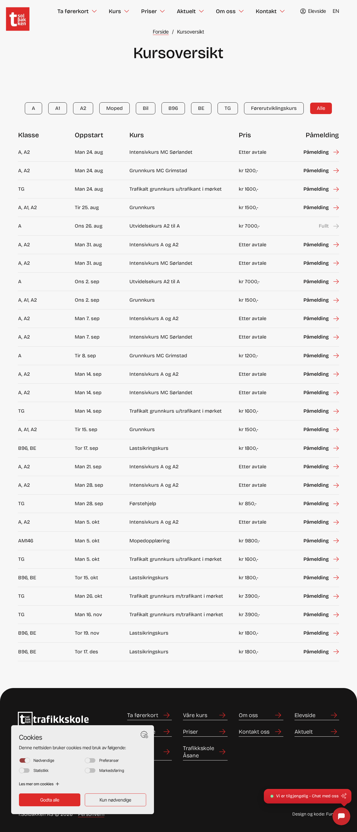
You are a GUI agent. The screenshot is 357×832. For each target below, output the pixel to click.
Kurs (115, 11)
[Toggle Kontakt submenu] (282, 11)
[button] (307, 796)
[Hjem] (24, 11)
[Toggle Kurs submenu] (126, 11)
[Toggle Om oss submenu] (241, 11)
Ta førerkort (73, 11)
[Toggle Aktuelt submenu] (201, 11)
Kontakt (266, 11)
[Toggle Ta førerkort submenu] (94, 11)
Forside (161, 32)
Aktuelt (186, 11)
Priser (149, 11)
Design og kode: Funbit (315, 814)
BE (201, 108)
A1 (57, 108)
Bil (145, 108)
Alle (321, 108)
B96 (173, 108)
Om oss (226, 11)
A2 (83, 108)
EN (336, 11)
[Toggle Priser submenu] (162, 11)
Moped (114, 108)
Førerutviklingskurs (274, 108)
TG (228, 108)
